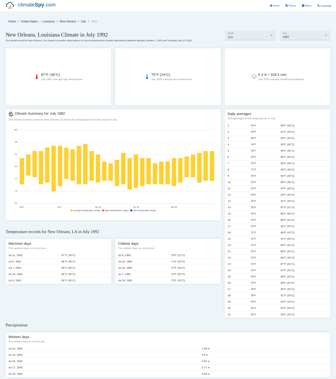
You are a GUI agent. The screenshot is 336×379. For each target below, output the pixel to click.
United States (29, 21)
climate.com (37, 5)
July (83, 21)
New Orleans (68, 21)
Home (12, 21)
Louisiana (49, 21)
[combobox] (250, 35)
